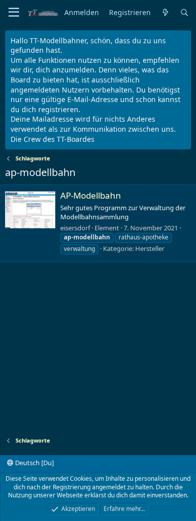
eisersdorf (75, 227)
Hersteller (149, 248)
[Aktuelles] (165, 13)
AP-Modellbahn (90, 195)
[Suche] (184, 13)
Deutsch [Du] (34, 462)
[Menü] (14, 12)
